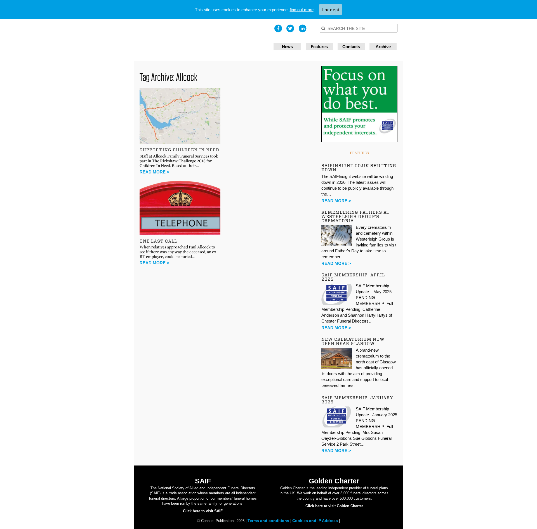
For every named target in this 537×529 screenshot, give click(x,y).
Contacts (351, 46)
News (287, 46)
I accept (331, 9)
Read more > (154, 172)
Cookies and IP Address (315, 520)
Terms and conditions (269, 520)
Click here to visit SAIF (203, 511)
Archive (383, 46)
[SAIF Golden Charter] (201, 40)
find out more (302, 9)
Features (319, 46)
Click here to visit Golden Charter (334, 506)
